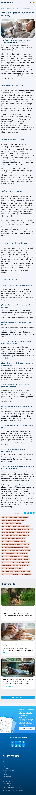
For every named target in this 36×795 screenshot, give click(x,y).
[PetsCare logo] (7, 2)
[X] (16, 745)
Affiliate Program (8, 770)
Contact (5, 772)
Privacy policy (7, 764)
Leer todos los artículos (18, 697)
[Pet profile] (30, 2)
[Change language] (34, 2)
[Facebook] (12, 742)
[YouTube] (19, 742)
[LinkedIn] (19, 745)
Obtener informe (27, 728)
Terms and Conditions (10, 762)
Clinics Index (7, 776)
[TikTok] (23, 742)
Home (3, 9)
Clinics (5, 774)
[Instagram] (16, 742)
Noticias (15, 9)
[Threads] (23, 745)
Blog (21, 2)
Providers (6, 768)
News (9, 9)
